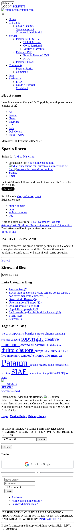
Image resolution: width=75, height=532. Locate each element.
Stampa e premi (25, 29)
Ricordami (14, 487)
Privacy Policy (37, 416)
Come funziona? (32, 45)
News (12, 118)
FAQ (19, 81)
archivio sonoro (18, 212)
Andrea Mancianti (24, 156)
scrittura (6, 372)
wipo (4, 377)
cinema (50, 333)
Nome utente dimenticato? (27, 500)
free (11, 215)
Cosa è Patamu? (25, 25)
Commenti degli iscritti (29, 32)
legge (66, 350)
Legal (4, 416)
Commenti (22, 71)
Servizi (13, 35)
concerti (16, 339)
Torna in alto (8, 231)
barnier (30, 333)
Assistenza (15, 78)
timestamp (43, 372)
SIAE (12, 124)
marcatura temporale (21, 355)
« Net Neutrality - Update (45, 221)
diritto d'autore (18, 350)
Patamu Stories (24, 68)
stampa (32, 372)
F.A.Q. (27, 58)
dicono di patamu (33, 345)
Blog (11, 75)
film (47, 350)
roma (51, 364)
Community (15, 65)
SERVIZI (7, 387)
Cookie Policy (18, 416)
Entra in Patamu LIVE (36, 55)
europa (39, 351)
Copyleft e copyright (29, 196)
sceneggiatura (61, 364)
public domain (17, 205)
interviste (56, 351)
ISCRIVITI (18, 6)
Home (12, 19)
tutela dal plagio (59, 372)
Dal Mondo (15, 131)
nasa (11, 209)
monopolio (43, 355)
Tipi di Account (32, 42)
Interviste (14, 121)
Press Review (16, 134)
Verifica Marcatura (34, 48)
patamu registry (39, 364)
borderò (40, 333)
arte (3, 333)
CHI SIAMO (9, 384)
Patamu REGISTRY (28, 39)
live (4, 355)
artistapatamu (15, 333)
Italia (11, 128)
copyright (32, 338)
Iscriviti (5, 260)
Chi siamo (14, 22)
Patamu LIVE (24, 52)
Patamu (13, 115)
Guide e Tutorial (25, 85)
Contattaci (22, 88)
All (10, 111)
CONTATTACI (10, 390)
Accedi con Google (40, 464)
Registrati (17, 497)
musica (56, 355)
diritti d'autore (54, 345)
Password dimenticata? (25, 504)
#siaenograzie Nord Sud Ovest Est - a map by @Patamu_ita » (36, 225)
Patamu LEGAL (25, 62)
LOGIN (6, 6)
